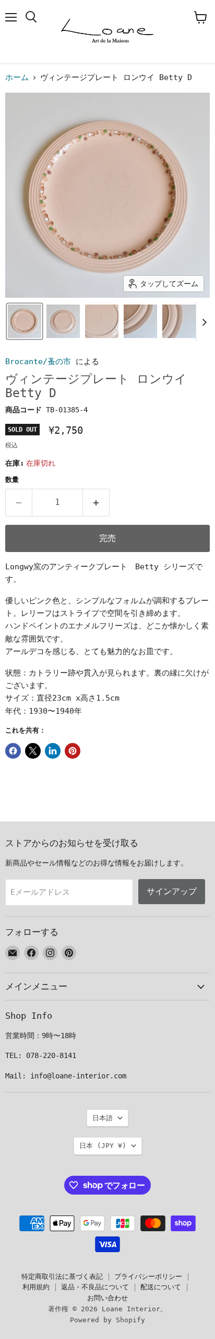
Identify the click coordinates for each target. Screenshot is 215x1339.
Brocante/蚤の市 (38, 361)
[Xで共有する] (33, 751)
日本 (102, 1146)
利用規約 (36, 1287)
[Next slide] (204, 321)
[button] (24, 321)
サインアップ (172, 891)
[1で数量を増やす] (96, 502)
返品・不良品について (95, 1287)
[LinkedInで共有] (53, 751)
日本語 (102, 1118)
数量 (12, 479)
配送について (160, 1287)
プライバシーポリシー (148, 1276)
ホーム (17, 77)
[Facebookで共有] (13, 751)
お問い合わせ (107, 1298)
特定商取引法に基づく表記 (62, 1276)
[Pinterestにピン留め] (72, 751)
